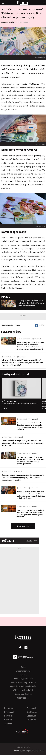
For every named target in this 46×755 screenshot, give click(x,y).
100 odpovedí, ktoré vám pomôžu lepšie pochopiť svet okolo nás (19, 405)
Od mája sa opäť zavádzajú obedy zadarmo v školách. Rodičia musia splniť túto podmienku (31, 303)
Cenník (23, 675)
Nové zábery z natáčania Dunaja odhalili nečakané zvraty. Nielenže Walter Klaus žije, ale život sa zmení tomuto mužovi (30, 346)
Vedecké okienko (9, 401)
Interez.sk (8, 708)
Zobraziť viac (23, 526)
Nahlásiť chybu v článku (11, 325)
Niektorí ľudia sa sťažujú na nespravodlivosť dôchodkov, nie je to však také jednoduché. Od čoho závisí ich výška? (22, 362)
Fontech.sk (31, 708)
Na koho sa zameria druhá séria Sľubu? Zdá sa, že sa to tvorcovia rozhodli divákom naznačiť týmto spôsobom (30, 460)
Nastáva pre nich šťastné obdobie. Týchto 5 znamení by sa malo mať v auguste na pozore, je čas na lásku (31, 426)
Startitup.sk (32, 712)
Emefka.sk (31, 720)
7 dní (35, 541)
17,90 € (5, 408)
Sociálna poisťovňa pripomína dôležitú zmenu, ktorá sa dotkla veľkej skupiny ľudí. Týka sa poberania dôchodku (23, 477)
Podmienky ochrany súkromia (23, 682)
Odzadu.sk (31, 716)
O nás (23, 667)
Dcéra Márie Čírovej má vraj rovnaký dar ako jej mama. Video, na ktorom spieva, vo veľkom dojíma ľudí (22, 443)
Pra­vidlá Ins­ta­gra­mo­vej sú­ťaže (23, 686)
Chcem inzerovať (23, 671)
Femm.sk (8, 716)
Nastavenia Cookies (23, 694)
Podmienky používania (23, 678)
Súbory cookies (23, 698)
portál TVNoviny (30, 84)
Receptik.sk (9, 712)
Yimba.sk (8, 723)
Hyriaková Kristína (8, 22)
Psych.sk (8, 720)
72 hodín (29, 541)
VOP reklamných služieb (23, 690)
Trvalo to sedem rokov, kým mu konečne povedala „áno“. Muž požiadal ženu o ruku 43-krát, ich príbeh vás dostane (31, 495)
